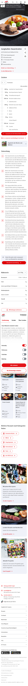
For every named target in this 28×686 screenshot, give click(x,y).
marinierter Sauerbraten (15, 89)
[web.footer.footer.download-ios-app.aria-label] (5, 652)
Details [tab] (14, 320)
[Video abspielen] (14, 25)
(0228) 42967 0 (8, 595)
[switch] (24, 350)
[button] (14, 138)
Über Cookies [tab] (22, 320)
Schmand (11, 123)
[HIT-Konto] (16, 2)
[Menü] (2, 2)
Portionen (10, 82)
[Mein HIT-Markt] (20, 2)
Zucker (11, 126)
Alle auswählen (23, 86)
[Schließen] (23, 5)
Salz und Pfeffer (13, 129)
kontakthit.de (7, 590)
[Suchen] (12, 2)
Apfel (10, 114)
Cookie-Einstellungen (6, 670)
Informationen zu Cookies (7, 673)
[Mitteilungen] (25, 48)
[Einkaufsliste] (24, 2)
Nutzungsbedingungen (6, 675)
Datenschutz (4, 677)
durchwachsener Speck (15, 92)
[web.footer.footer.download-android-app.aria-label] (16, 652)
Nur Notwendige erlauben (14, 370)
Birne (10, 111)
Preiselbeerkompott (14, 95)
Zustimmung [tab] (5, 320)
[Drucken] (25, 56)
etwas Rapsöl (12, 120)
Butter (11, 117)
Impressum (3, 680)
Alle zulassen (14, 365)
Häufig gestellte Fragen (9, 585)
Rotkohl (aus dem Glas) (15, 104)
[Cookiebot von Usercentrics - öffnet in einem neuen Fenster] (20, 315)
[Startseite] (6, 2)
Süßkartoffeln (13, 107)
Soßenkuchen (12, 101)
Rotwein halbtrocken (14, 98)
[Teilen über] (25, 52)
